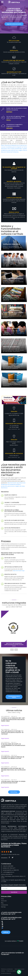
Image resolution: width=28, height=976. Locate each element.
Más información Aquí (18, 570)
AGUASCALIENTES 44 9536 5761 (11, 870)
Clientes (3, 971)
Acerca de (3, 901)
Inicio (2, 899)
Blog (2, 903)
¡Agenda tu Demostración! (14, 24)
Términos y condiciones (7, 969)
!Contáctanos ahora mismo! (14, 697)
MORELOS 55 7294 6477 (9, 868)
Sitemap (3, 907)
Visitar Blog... (14, 792)
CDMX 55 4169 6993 (8, 866)
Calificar (5, 932)
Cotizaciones (4, 905)
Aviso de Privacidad (19, 969)
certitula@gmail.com (8, 872)
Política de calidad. (11, 971)
